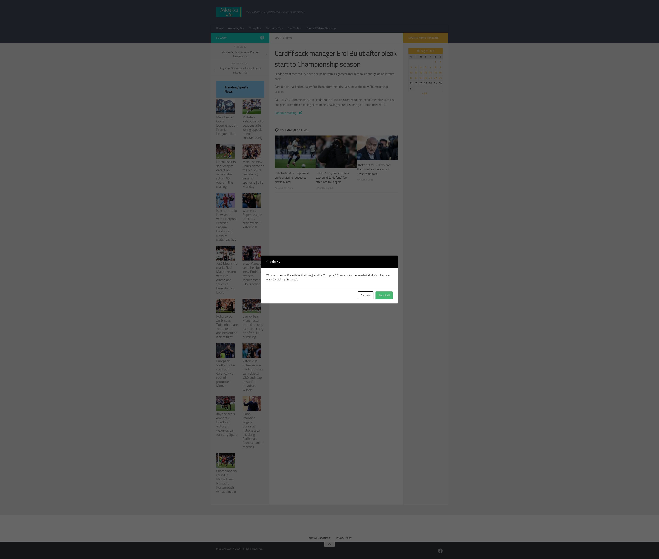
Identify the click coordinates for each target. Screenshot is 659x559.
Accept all (384, 295)
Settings (366, 295)
